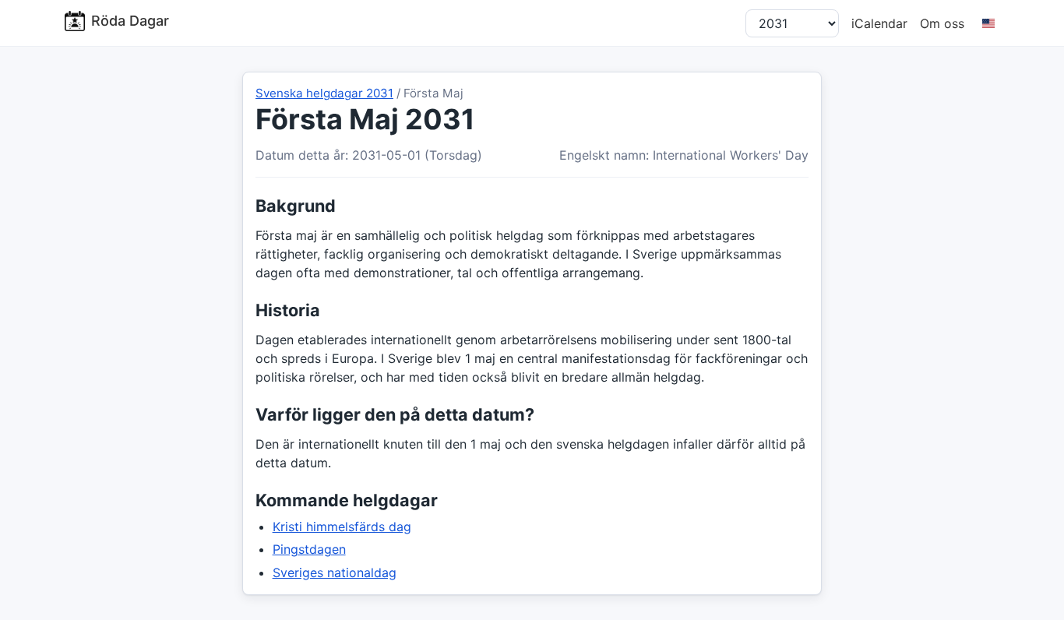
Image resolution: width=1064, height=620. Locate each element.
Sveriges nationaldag (334, 572)
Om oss (942, 23)
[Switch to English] (988, 23)
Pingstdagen (309, 549)
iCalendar (879, 23)
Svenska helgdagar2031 (324, 93)
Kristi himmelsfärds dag (342, 526)
